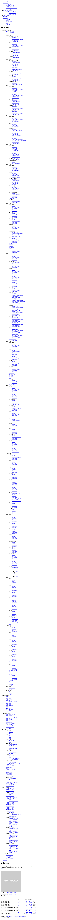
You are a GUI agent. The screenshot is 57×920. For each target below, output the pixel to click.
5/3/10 (30, 912)
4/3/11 (30, 909)
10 (19, 901)
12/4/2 (30, 913)
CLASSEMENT (12, 14)
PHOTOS (5, 16)
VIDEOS (5, 18)
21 (27, 904)
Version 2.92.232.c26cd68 (19, 916)
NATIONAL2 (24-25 (11, 11)
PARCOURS (9, 4)
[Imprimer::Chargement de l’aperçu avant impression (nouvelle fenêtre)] (2, 869)
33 (27, 909)
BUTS (7, 20)
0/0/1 (30, 901)
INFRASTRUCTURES (11, 8)
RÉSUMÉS (8, 19)
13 (19, 910)
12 (27, 902)
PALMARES (9, 9)
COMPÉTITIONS (7, 10)
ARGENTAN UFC (11, 892)
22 (27, 905)
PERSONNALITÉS (10, 5)
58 (27, 913)
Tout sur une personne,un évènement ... (9, 866)
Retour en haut (4, 918)
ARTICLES (6, 15)
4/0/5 (30, 904)
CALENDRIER (12, 13)
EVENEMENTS (10, 6)
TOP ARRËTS (8, 23)
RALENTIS (9, 21)
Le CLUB (5, 3)
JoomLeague (10, 916)
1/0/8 (30, 902)
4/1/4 (30, 905)
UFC (7, 895)
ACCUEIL (5, 1)
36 (27, 912)
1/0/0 (30, 907)
